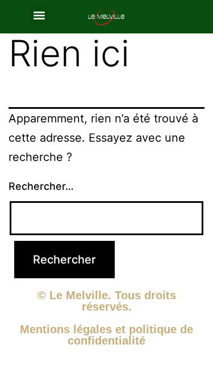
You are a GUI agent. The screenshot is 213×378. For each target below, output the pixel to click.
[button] (39, 15)
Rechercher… (41, 186)
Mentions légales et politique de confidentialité (106, 335)
